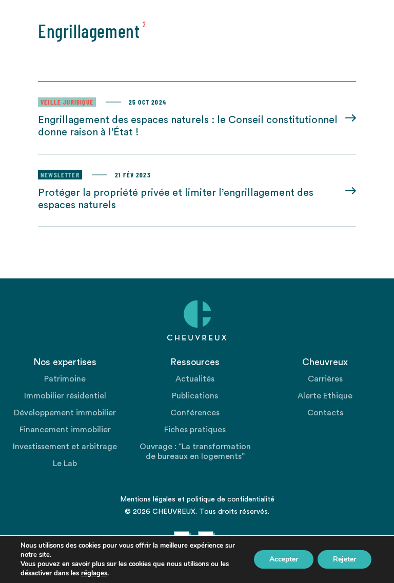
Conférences (195, 413)
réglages (94, 573)
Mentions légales (147, 499)
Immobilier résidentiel (65, 396)
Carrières (325, 379)
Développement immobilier (65, 413)
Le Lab (65, 463)
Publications (195, 396)
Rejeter (344, 559)
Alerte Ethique (325, 396)
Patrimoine (65, 379)
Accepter (283, 559)
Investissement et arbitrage (65, 447)
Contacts (325, 413)
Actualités (194, 379)
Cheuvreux (197, 320)
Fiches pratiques (195, 430)
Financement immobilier (65, 430)
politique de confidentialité (230, 499)
